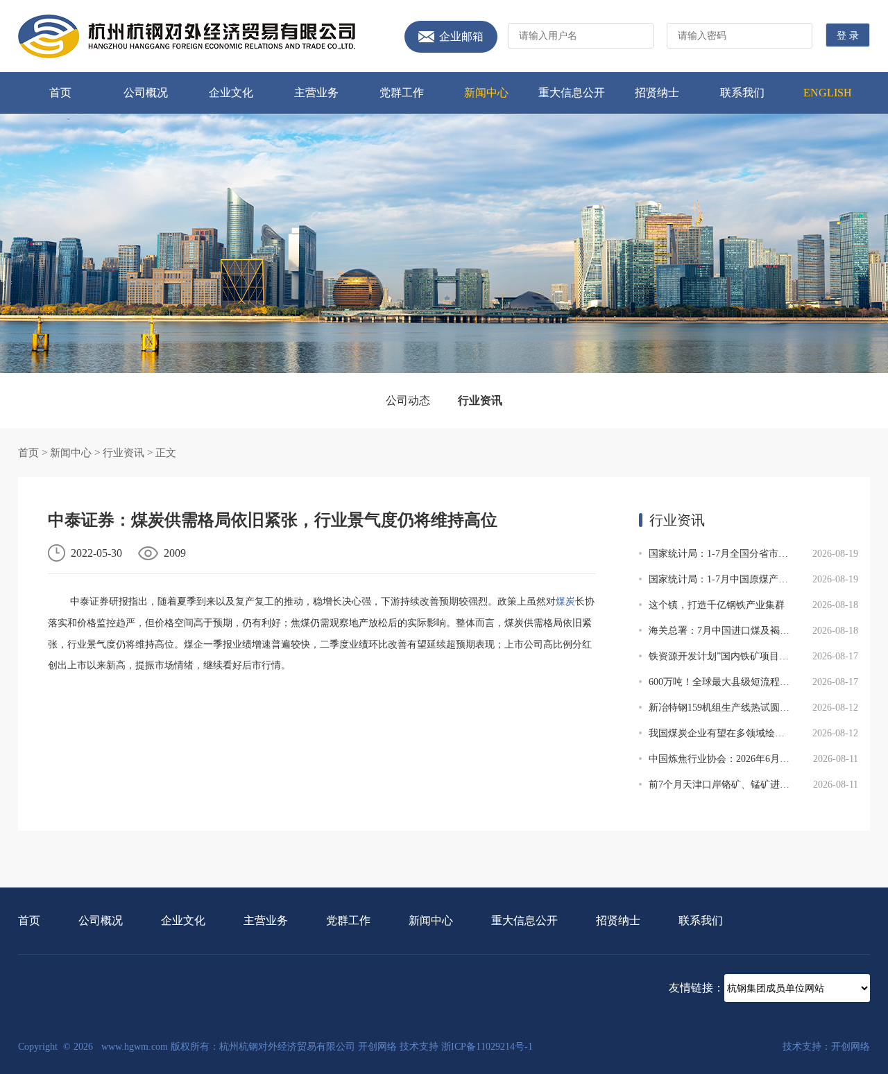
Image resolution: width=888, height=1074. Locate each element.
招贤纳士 (657, 92)
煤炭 (565, 601)
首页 (60, 92)
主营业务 (316, 92)
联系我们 (742, 92)
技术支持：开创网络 (826, 1046)
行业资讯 (480, 400)
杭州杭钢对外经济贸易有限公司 (186, 36)
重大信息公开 (571, 92)
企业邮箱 (461, 36)
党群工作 (401, 92)
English (827, 92)
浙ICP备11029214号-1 (487, 1046)
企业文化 (231, 92)
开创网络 (377, 1046)
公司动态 (408, 400)
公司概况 (145, 92)
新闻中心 (486, 92)
